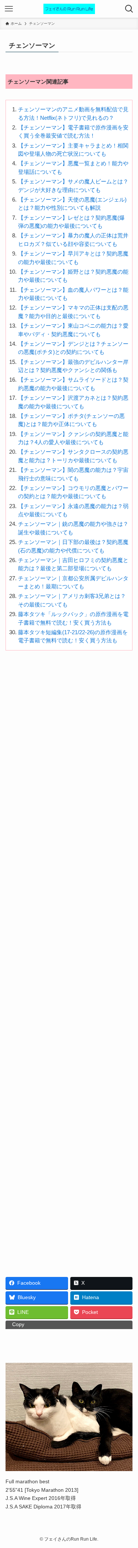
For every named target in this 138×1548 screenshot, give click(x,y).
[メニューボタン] (9, 9)
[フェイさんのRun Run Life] (69, 9)
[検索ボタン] (129, 9)
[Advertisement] (69, 961)
